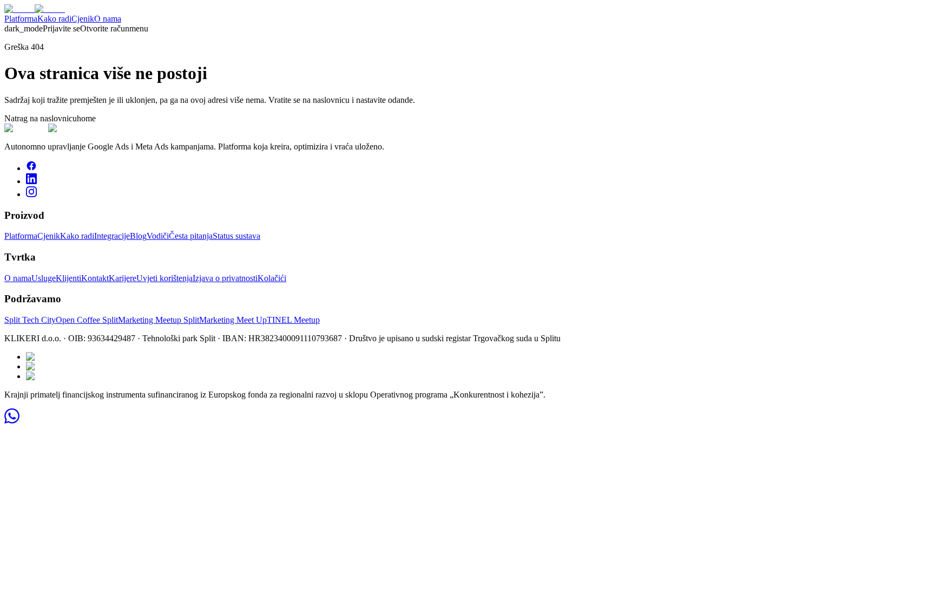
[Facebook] (31, 168)
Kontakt (95, 278)
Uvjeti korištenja (164, 278)
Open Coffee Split (87, 319)
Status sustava (236, 235)
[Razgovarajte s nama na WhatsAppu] (11, 420)
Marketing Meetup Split (158, 319)
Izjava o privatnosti (225, 278)
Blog (138, 235)
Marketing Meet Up (233, 319)
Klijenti (68, 278)
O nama (107, 18)
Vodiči (158, 235)
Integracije (112, 235)
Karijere (122, 278)
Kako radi (54, 18)
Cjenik (82, 18)
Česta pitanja (191, 235)
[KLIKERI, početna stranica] (34, 9)
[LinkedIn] (31, 181)
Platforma (20, 18)
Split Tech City (30, 319)
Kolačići (272, 278)
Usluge (43, 278)
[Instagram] (31, 194)
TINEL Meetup (293, 319)
